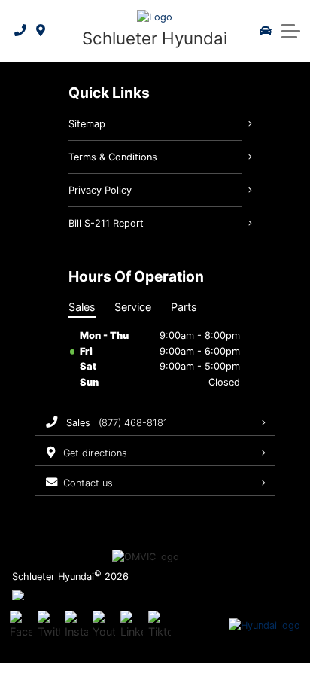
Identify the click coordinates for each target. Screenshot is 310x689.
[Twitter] (49, 625)
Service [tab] (132, 306)
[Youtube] (104, 625)
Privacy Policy (100, 190)
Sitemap (86, 124)
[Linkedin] (131, 625)
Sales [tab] (82, 306)
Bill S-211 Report (106, 223)
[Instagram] (76, 625)
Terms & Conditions (112, 157)
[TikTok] (159, 625)
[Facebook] (21, 625)
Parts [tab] (184, 306)
